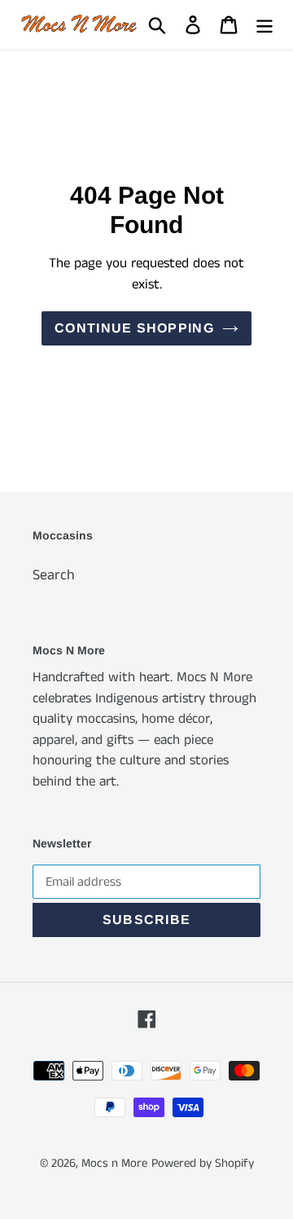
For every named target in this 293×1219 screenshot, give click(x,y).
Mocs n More (114, 1163)
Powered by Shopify (202, 1163)
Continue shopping (134, 328)
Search (54, 575)
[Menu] (264, 25)
